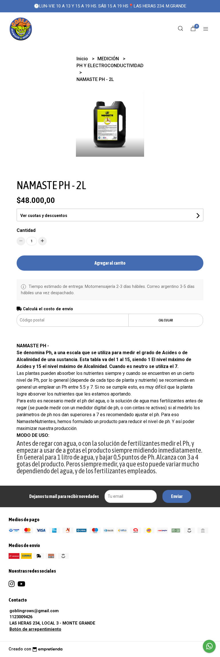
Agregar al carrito (110, 262)
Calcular (165, 320)
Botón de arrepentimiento (35, 629)
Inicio (82, 58)
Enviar (176, 496)
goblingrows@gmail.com (34, 610)
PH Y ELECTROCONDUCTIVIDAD (110, 65)
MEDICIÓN (108, 58)
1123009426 (20, 617)
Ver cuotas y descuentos (43, 215)
